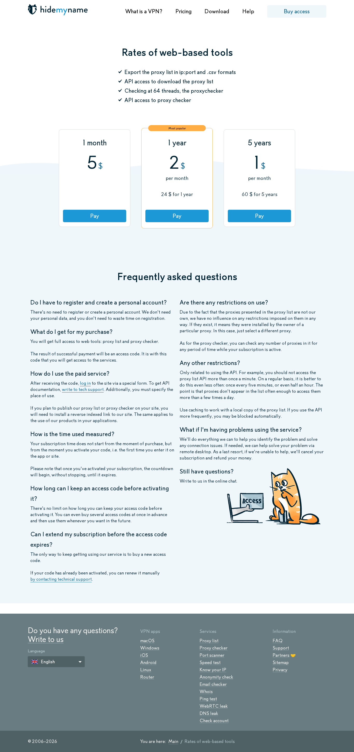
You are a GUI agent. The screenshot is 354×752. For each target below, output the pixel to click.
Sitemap (281, 662)
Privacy (280, 670)
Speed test (210, 662)
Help (248, 11)
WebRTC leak (214, 706)
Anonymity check (216, 677)
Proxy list (209, 640)
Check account (214, 720)
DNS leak (209, 713)
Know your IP (213, 670)
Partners (281, 655)
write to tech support (83, 389)
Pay (94, 215)
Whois (206, 691)
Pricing (183, 11)
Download (216, 11)
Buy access (297, 11)
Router (147, 677)
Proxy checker (214, 648)
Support (281, 648)
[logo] (58, 9)
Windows (149, 648)
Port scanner (212, 655)
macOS (147, 640)
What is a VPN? (143, 11)
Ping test (208, 699)
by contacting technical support (61, 579)
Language (36, 650)
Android (148, 662)
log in (85, 383)
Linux (145, 670)
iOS (144, 655)
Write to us (45, 639)
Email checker (213, 684)
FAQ (277, 640)
